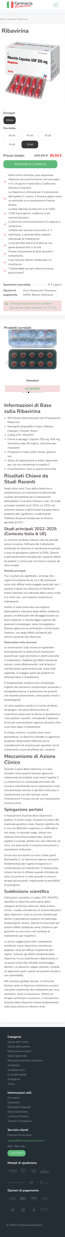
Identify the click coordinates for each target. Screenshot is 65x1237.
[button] (32, 388)
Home (3, 19)
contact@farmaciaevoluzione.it (26, 1140)
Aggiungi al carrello (30, 164)
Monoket (32, 380)
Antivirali (12, 19)
